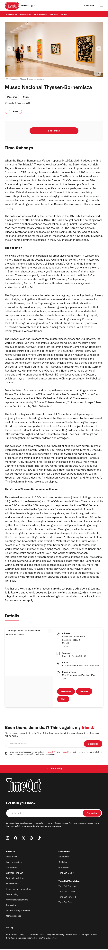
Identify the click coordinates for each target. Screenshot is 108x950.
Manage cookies (13, 916)
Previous (9, 48)
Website (84, 692)
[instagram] (7, 838)
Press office (11, 857)
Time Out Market (66, 873)
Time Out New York (67, 897)
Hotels (64, 14)
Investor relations (14, 862)
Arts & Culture (40, 14)
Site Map (9, 928)
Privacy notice (12, 884)
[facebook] (15, 838)
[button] (50, 631)
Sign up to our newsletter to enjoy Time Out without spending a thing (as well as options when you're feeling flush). (52, 734)
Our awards (11, 868)
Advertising (63, 857)
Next (98, 48)
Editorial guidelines (15, 878)
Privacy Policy (66, 752)
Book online (54, 131)
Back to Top (56, 769)
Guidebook (63, 868)
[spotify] (31, 838)
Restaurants (25, 14)
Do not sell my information (18, 889)
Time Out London (66, 892)
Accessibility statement (17, 900)
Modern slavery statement (18, 911)
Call (63, 699)
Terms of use (12, 905)
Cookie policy (12, 895)
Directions (66, 692)
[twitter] (23, 838)
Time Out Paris (65, 902)
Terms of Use (51, 752)
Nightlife (54, 14)
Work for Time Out (14, 873)
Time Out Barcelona (67, 886)
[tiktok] (39, 838)
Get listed (63, 862)
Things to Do (11, 14)
